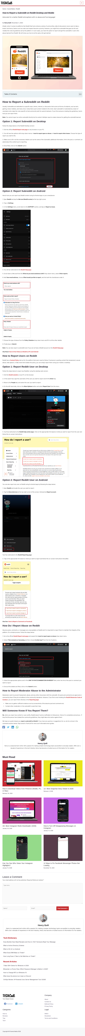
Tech (4, 1020)
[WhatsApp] (17, 727)
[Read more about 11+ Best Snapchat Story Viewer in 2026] (63, 773)
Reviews (5, 1016)
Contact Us (48, 1001)
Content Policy (14, 360)
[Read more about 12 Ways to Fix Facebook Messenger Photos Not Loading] (63, 848)
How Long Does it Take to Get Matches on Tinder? (19, 956)
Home (4, 9)
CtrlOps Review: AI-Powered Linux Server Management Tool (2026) (24, 979)
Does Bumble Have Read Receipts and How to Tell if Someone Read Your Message (29, 942)
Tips (4, 1018)
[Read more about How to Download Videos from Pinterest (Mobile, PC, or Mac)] (22, 773)
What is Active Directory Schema (13, 945)
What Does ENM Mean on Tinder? (13, 952)
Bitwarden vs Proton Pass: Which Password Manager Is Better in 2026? (25, 969)
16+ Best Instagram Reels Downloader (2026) (19, 826)
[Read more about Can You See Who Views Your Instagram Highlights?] (22, 848)
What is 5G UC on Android (11, 949)
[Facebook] (3, 727)
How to (5, 1013)
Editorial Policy (49, 1004)
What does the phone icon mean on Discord (17, 976)
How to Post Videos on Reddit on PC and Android (23, 351)
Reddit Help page (58, 348)
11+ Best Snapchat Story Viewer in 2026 (58, 789)
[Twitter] (8, 727)
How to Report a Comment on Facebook (20, 621)
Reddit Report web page (20, 129)
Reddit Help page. (26, 270)
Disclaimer (48, 1016)
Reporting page (34, 699)
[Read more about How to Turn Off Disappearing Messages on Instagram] (63, 810)
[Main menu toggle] (81, 2)
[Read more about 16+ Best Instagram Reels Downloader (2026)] (22, 810)
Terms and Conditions (51, 1018)
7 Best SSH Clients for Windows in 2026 (16, 965)
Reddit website (13, 375)
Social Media (11, 9)
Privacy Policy (49, 1006)
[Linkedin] (12, 727)
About (46, 999)
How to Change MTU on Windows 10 (15, 972)
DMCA (46, 1013)
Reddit (18, 9)
